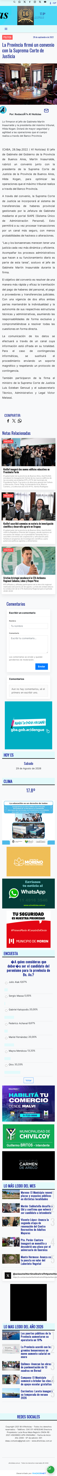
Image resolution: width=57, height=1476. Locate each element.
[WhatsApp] (20, 2)
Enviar (41, 666)
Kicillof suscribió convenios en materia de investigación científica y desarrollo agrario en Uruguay (28, 525)
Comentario (14, 633)
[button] (15, 2)
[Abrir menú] (6, 28)
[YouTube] (46, 2)
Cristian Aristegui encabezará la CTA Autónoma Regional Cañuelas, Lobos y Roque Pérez (24, 579)
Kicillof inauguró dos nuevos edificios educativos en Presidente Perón (26, 471)
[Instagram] (35, 2)
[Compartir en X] (14, 421)
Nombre (12, 621)
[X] (25, 2)
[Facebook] (30, 2)
